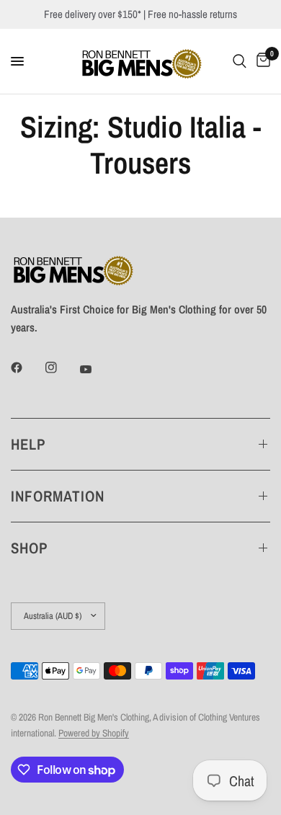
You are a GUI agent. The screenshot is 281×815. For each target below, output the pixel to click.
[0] (260, 61)
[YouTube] (96, 370)
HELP (28, 444)
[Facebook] (27, 367)
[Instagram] (61, 367)
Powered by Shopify (93, 732)
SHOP (29, 548)
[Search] (239, 61)
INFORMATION (58, 496)
